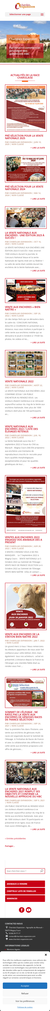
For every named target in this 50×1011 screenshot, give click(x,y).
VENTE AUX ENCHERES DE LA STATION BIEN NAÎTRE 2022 (22, 635)
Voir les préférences (25, 1001)
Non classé (18, 144)
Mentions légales (13, 949)
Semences (12, 898)
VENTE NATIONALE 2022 (19, 381)
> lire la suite (38, 147)
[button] (45, 954)
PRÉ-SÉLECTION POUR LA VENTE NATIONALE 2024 (24, 188)
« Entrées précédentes (15, 838)
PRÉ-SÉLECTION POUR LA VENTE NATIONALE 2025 (24, 137)
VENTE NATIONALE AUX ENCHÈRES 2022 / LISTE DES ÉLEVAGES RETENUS (21, 429)
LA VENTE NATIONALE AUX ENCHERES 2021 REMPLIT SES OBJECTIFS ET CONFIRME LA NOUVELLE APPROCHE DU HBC (23, 792)
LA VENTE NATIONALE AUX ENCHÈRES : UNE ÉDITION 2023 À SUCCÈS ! (24, 235)
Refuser (25, 993)
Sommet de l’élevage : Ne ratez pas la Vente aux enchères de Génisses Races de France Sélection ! (23, 715)
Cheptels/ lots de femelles (21, 891)
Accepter (25, 985)
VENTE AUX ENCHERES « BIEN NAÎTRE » (22, 308)
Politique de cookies (25, 1007)
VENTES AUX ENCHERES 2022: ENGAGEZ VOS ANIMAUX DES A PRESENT (23, 539)
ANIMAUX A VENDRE (17, 883)
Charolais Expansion (20, 142)
